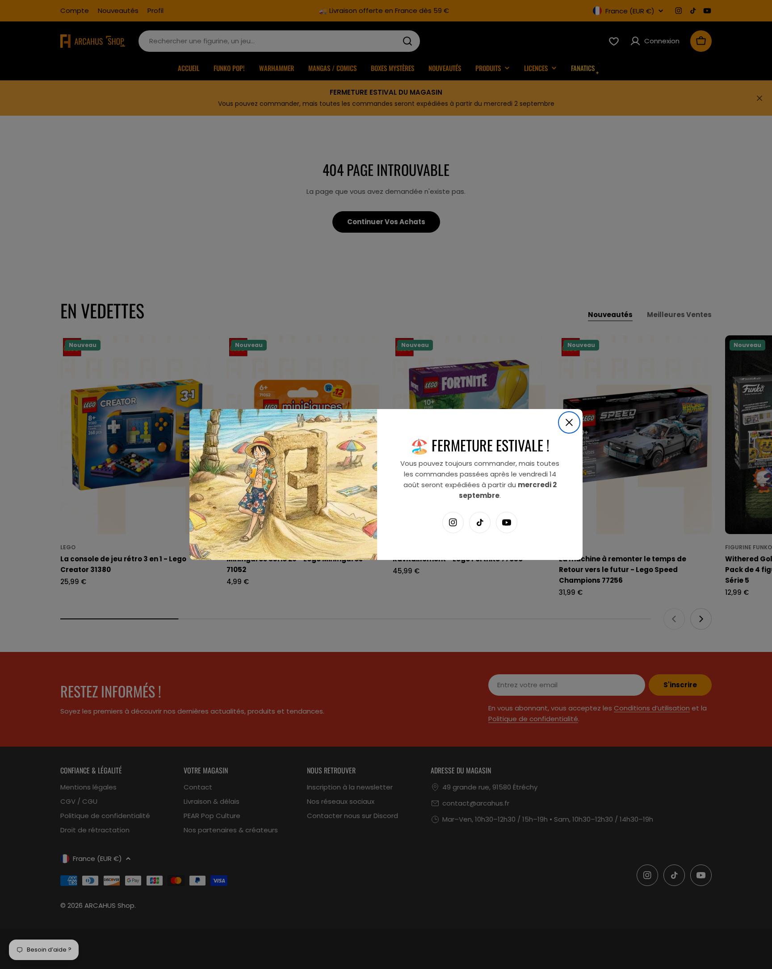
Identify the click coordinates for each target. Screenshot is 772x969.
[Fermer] (569, 422)
